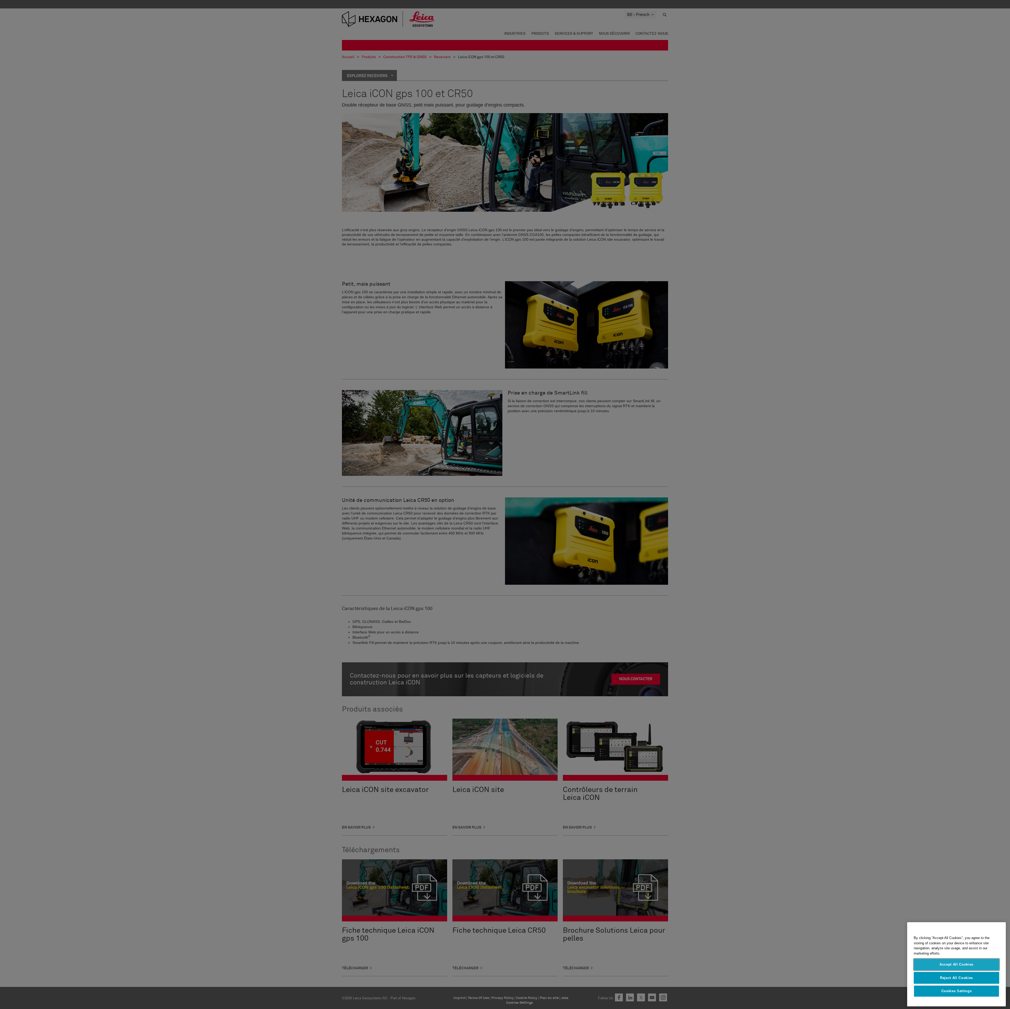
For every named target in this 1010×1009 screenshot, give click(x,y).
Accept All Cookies (956, 964)
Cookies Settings (956, 991)
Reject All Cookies (956, 978)
